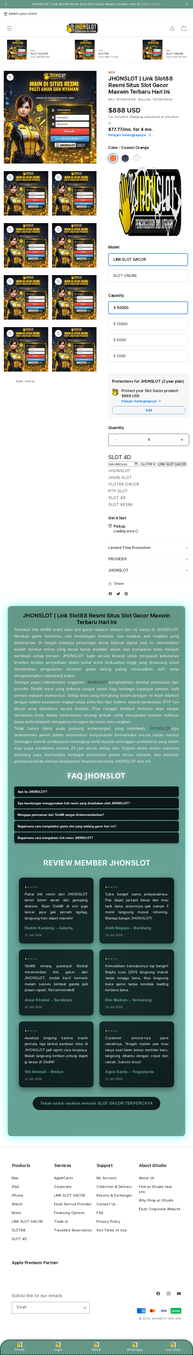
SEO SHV (174, 1318)
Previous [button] (6, 4)
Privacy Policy (108, 1221)
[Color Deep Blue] (125, 158)
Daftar (96, 1349)
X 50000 (121, 307)
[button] (9, 28)
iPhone (17, 1195)
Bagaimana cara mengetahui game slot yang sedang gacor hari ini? (67, 826)
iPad (15, 1187)
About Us (146, 1178)
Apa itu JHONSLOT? (32, 792)
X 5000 (119, 340)
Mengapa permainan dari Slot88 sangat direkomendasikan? (61, 815)
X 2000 (119, 356)
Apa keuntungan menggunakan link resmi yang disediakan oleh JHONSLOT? (74, 803)
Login (58, 1349)
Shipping (136, 117)
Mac (15, 1178)
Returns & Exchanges (114, 1195)
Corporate (62, 1187)
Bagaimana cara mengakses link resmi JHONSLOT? (55, 838)
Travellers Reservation (73, 1230)
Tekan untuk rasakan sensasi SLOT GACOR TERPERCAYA (96, 1103)
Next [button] (187, 4)
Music (16, 1213)
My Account (106, 1178)
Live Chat (173, 1349)
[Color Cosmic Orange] (113, 158)
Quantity (116, 427)
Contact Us (106, 1204)
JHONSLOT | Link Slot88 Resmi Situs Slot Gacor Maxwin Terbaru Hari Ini (96, 4)
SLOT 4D (19, 1239)
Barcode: (145, 99)
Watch (17, 1204)
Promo (20, 1349)
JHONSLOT (98, 682)
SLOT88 (19, 1230)
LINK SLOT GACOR (129, 259)
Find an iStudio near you (155, 1189)
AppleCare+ (63, 1178)
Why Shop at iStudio (156, 1200)
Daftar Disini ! (151, 4)
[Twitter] (119, 594)
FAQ (100, 1213)
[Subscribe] (84, 1308)
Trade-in (61, 1221)
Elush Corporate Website (160, 1209)
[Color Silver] (136, 158)
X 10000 (120, 324)
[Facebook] (111, 594)
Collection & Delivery (114, 1187)
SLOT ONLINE (125, 275)
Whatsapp (135, 1349)
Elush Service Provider (73, 1204)
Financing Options (69, 1213)
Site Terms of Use (111, 1230)
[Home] (81, 28)
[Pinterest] (127, 594)
